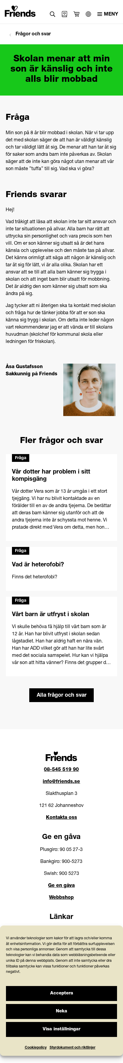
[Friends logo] (20, 10)
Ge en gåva (61, 886)
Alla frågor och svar (62, 695)
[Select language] (88, 14)
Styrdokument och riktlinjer (73, 1048)
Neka (61, 1011)
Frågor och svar (32, 34)
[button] (53, 14)
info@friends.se (61, 782)
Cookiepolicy (36, 1048)
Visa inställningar (61, 1029)
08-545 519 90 (61, 770)
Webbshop (61, 898)
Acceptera (61, 993)
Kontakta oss (61, 818)
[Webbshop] (64, 14)
